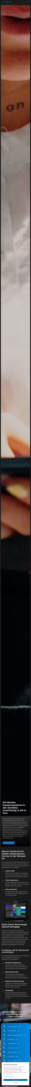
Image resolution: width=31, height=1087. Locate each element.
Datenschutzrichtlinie (8, 1074)
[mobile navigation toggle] (28, 2)
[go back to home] (9, 2)
